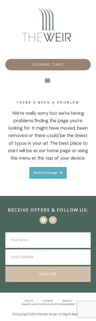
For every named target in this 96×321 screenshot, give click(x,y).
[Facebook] (43, 220)
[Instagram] (53, 220)
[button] (48, 64)
